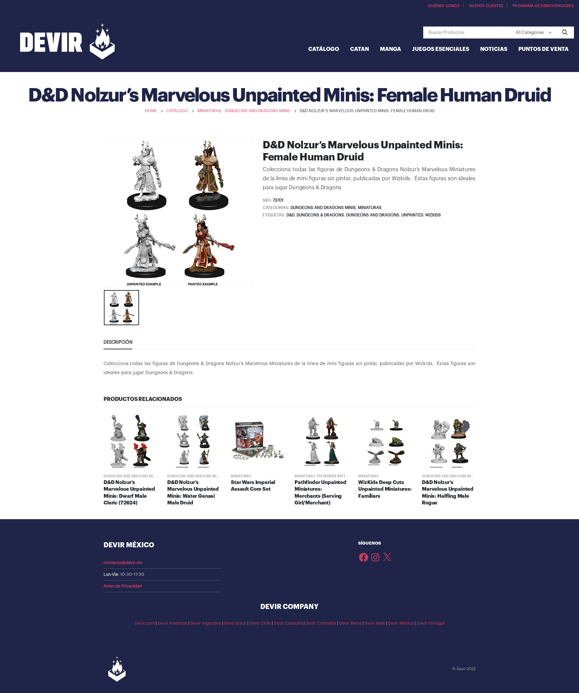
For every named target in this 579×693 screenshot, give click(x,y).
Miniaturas (370, 208)
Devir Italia (375, 623)
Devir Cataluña (288, 623)
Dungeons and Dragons (372, 215)
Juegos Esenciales (440, 49)
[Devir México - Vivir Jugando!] (67, 42)
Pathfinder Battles (334, 476)
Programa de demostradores (543, 6)
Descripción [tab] (118, 342)
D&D (290, 215)
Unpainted (412, 215)
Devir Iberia (350, 623)
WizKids (433, 215)
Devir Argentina (205, 623)
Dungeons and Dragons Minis (323, 208)
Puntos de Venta (543, 49)
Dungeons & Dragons (320, 215)
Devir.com (145, 623)
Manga (390, 49)
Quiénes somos (444, 6)
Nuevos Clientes (486, 6)
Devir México (401, 623)
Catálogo (323, 49)
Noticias (493, 49)
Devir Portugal (431, 623)
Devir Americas (172, 623)
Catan (359, 49)
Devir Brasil (235, 623)
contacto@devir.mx (123, 563)
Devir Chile (260, 623)
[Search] (565, 32)
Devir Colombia (321, 623)
